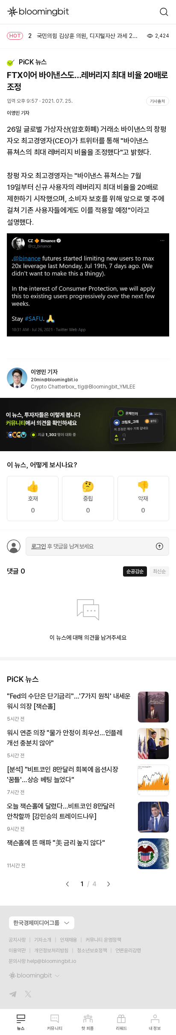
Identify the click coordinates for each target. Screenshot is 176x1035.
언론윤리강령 (128, 951)
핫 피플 (88, 1028)
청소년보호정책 (92, 951)
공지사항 (17, 940)
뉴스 (21, 1028)
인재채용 (68, 940)
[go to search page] (164, 12)
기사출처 (157, 101)
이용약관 (17, 951)
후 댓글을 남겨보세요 (62, 546)
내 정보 (155, 1028)
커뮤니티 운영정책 (103, 940)
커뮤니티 (54, 1028)
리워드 (121, 1028)
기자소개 (42, 940)
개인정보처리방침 (51, 951)
